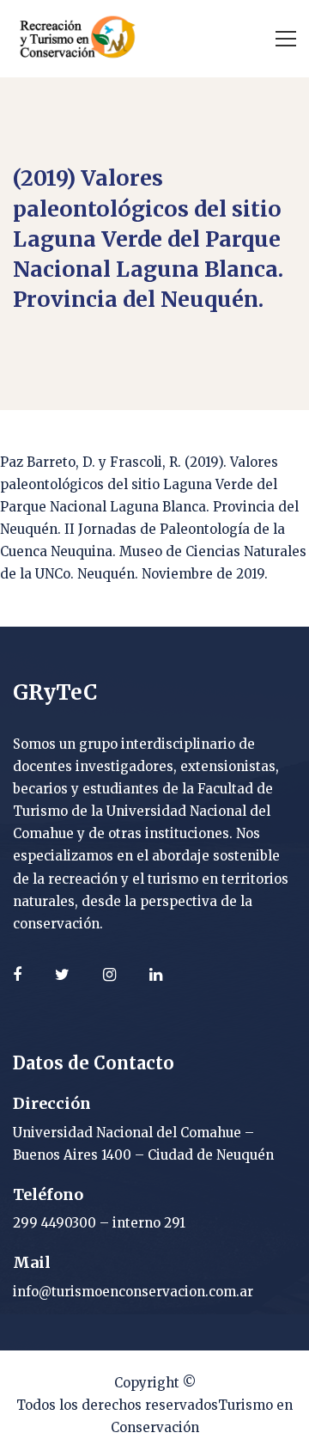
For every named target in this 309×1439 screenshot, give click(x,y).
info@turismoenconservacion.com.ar (133, 1291)
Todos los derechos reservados (117, 1405)
